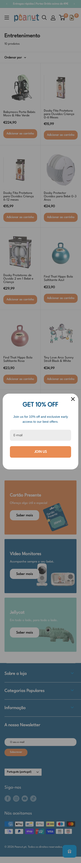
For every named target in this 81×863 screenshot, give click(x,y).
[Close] (73, 399)
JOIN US (40, 452)
